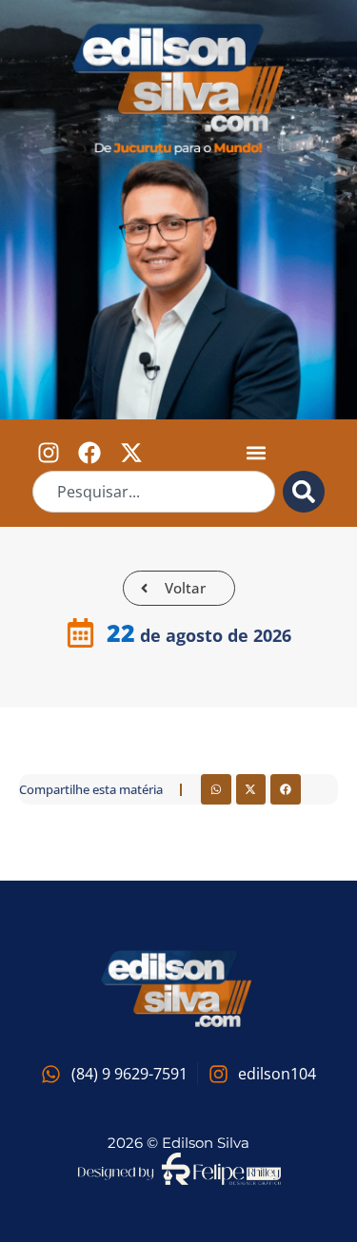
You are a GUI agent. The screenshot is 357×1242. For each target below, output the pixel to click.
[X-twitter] (131, 452)
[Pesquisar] (304, 492)
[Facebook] (89, 452)
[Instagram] (48, 452)
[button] (256, 452)
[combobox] (154, 492)
